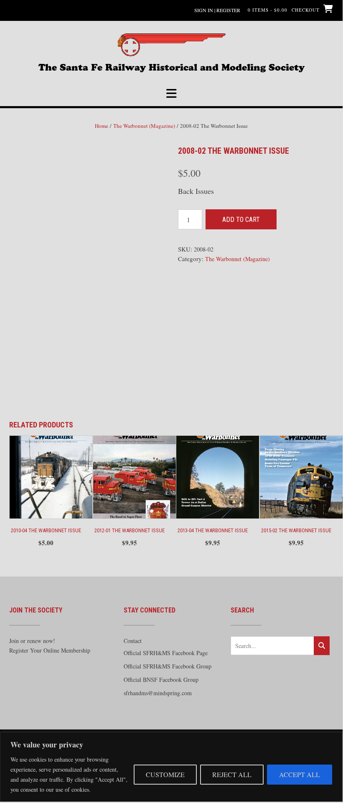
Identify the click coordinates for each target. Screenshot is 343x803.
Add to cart (241, 220)
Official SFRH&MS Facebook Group (167, 666)
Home (101, 126)
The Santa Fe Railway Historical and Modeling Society (171, 66)
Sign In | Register (217, 10)
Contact (133, 641)
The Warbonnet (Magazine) (144, 126)
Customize (165, 774)
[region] (171, 767)
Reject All (232, 774)
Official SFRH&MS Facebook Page (166, 653)
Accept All (299, 774)
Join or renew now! (32, 641)
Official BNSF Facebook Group (161, 680)
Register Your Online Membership (49, 650)
